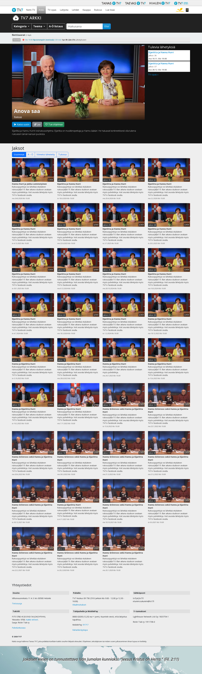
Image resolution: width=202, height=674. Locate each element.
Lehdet (75, 9)
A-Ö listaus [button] (56, 26)
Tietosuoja (17, 603)
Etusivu (18, 10)
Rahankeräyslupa (80, 630)
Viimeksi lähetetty (46, 154)
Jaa (38, 124)
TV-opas (52, 9)
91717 (85, 624)
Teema (38, 26)
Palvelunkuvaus (19, 627)
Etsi (106, 26)
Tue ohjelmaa (55, 124)
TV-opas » (153, 74)
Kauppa (87, 9)
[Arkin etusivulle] (27, 17)
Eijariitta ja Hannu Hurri (161, 52)
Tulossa (62, 154)
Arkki (41, 9)
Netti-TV (30, 9)
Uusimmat (19, 154)
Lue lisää (110, 9)
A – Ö (30, 154)
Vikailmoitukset (79, 604)
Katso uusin (22, 124)
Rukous (98, 9)
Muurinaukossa (180, 10)
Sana (187, 10)
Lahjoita (64, 9)
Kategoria (20, 26)
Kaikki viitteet (32, 619)
